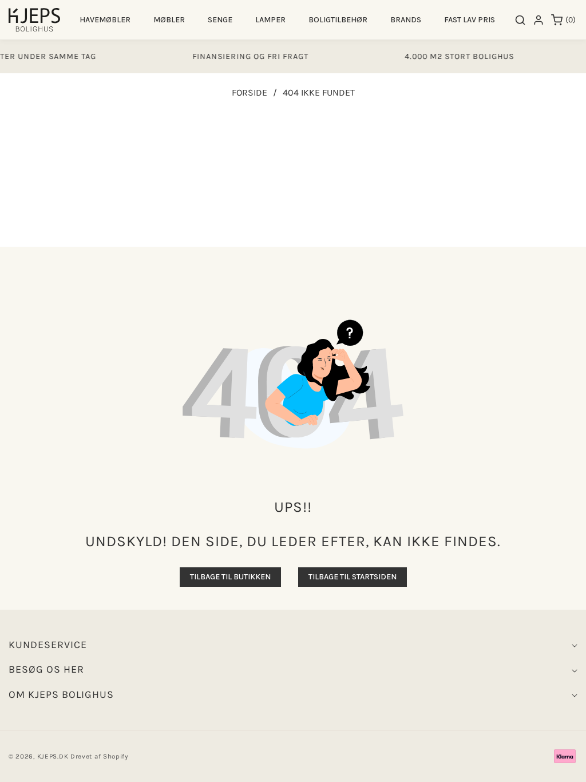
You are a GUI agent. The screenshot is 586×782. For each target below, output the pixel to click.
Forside (249, 92)
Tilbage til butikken (230, 577)
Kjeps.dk (53, 756)
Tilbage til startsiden (352, 577)
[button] (105, 20)
